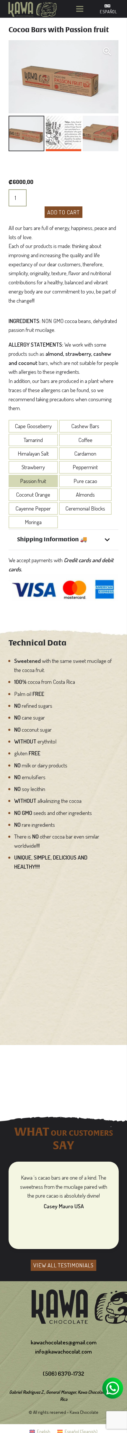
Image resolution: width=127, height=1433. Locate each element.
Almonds (85, 494)
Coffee (85, 440)
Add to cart (63, 212)
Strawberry (33, 467)
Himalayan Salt (33, 453)
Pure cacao (85, 481)
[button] (107, 51)
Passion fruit (33, 481)
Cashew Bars (85, 426)
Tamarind (33, 440)
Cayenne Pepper (33, 508)
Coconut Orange (33, 494)
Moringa (33, 522)
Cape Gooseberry (33, 426)
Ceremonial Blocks (85, 508)
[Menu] (79, 8)
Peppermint (85, 467)
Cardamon (85, 453)
